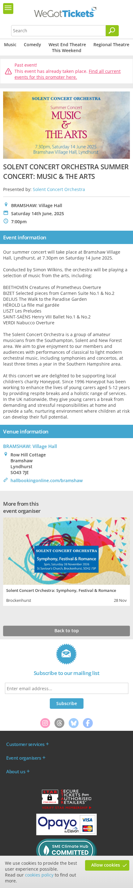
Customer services (25, 744)
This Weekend (66, 50)
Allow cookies (105, 865)
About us (15, 771)
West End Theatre (67, 44)
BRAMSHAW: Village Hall (30, 446)
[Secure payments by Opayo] (66, 834)
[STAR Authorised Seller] (66, 808)
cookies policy (39, 875)
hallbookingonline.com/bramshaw (47, 480)
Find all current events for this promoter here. (68, 74)
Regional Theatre (111, 44)
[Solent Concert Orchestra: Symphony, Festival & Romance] (66, 550)
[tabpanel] (66, 561)
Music (10, 44)
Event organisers (23, 758)
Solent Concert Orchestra (59, 189)
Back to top (66, 630)
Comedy (32, 44)
